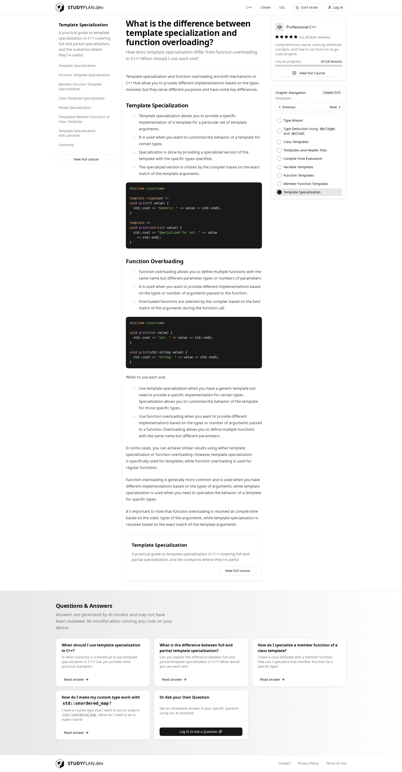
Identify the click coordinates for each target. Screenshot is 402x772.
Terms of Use (336, 763)
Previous (289, 107)
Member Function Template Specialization (80, 86)
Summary (66, 145)
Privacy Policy (308, 763)
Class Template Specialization (82, 98)
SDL (282, 7)
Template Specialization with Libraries (77, 133)
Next (333, 107)
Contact (284, 763)
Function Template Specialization (84, 75)
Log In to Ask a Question (199, 731)
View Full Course (312, 73)
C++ (249, 7)
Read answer (74, 679)
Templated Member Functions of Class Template (84, 119)
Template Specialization (77, 65)
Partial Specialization (75, 107)
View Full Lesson (86, 159)
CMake (265, 7)
